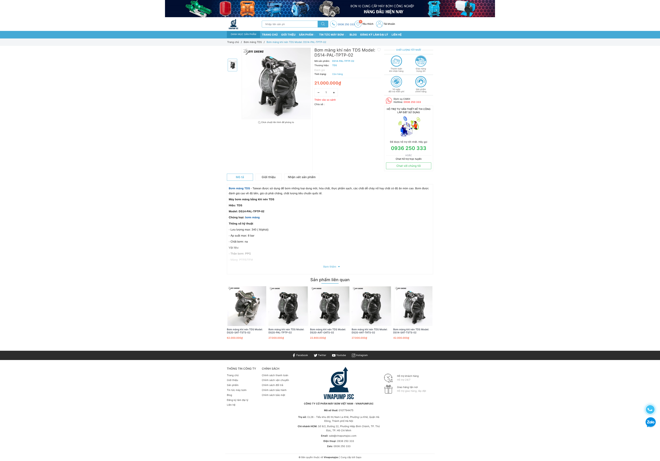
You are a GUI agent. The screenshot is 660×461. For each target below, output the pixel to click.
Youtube (341, 355)
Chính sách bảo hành (274, 390)
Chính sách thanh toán (275, 375)
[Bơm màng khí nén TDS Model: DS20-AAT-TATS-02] (372, 306)
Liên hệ (397, 34)
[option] (276, 83)
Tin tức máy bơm (331, 34)
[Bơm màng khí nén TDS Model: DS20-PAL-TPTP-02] (288, 306)
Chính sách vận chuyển (275, 380)
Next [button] (442, 317)
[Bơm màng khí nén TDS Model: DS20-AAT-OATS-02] (330, 306)
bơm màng (252, 217)
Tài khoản (389, 24)
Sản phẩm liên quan (330, 279)
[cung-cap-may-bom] (330, 8)
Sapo (358, 457)
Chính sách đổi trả (272, 385)
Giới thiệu (288, 34)
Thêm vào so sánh (325, 99)
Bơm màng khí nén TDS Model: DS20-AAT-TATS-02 (369, 331)
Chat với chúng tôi (409, 165)
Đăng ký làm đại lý (374, 34)
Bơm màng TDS (239, 188)
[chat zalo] (650, 422)
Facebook (302, 355)
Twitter (321, 355)
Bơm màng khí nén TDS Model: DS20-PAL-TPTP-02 (286, 331)
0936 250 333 (346, 24)
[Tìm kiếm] (323, 24)
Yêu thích (366, 24)
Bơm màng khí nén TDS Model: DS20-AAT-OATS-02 (328, 331)
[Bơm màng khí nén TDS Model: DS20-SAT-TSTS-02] (247, 306)
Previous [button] (217, 317)
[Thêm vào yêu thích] (379, 50)
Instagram (361, 355)
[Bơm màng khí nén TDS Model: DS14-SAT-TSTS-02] (413, 306)
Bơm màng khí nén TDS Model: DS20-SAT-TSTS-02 (245, 331)
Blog (353, 34)
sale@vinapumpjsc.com (342, 435)
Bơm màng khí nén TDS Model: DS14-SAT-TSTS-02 (411, 331)
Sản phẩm (306, 34)
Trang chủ (270, 34)
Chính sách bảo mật (273, 395)
